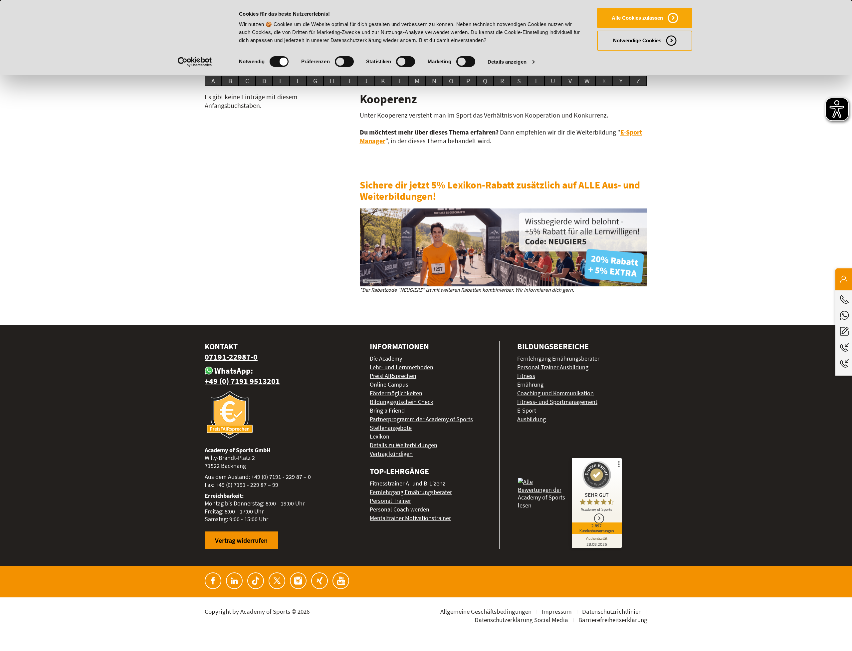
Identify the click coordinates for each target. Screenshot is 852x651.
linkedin (234, 580)
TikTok (255, 580)
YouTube (340, 580)
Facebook (213, 580)
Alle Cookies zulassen (637, 18)
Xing (319, 580)
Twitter (277, 580)
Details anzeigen (507, 62)
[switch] (344, 61)
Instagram (298, 580)
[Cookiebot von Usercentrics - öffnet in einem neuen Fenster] (195, 62)
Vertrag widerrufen (241, 540)
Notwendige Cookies (637, 40)
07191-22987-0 (231, 357)
